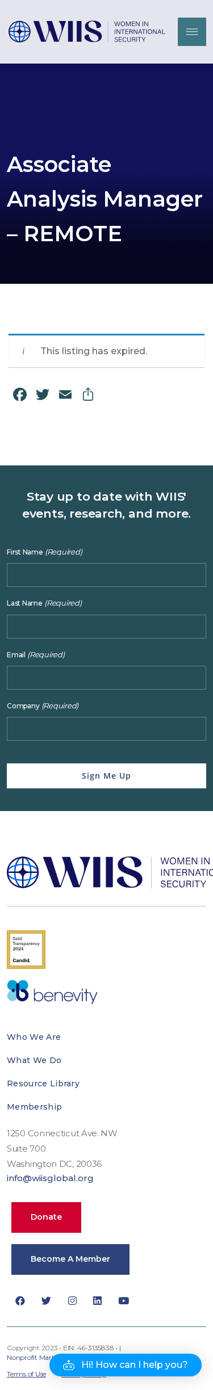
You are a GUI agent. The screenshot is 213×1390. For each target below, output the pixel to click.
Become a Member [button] (70, 1259)
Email (36, 654)
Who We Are (34, 1037)
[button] (125, 1365)
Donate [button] (46, 1217)
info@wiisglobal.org (50, 1178)
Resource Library (43, 1083)
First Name (44, 552)
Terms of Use (26, 1374)
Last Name (44, 603)
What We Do (34, 1060)
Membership (34, 1107)
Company (42, 706)
